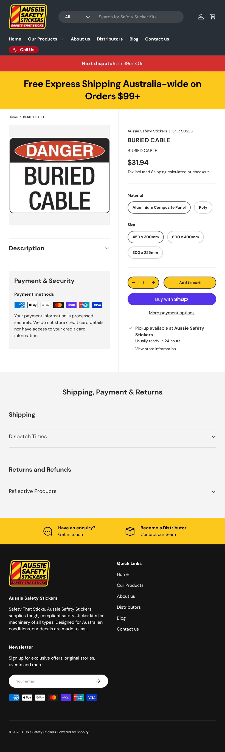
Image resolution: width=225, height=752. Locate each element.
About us (80, 39)
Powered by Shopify (73, 732)
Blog (134, 39)
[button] (213, 17)
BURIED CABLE (34, 117)
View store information (155, 348)
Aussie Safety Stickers (147, 131)
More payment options (172, 313)
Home (15, 39)
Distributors (110, 39)
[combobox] (120, 17)
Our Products (130, 585)
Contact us (157, 39)
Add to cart (190, 282)
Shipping (159, 171)
